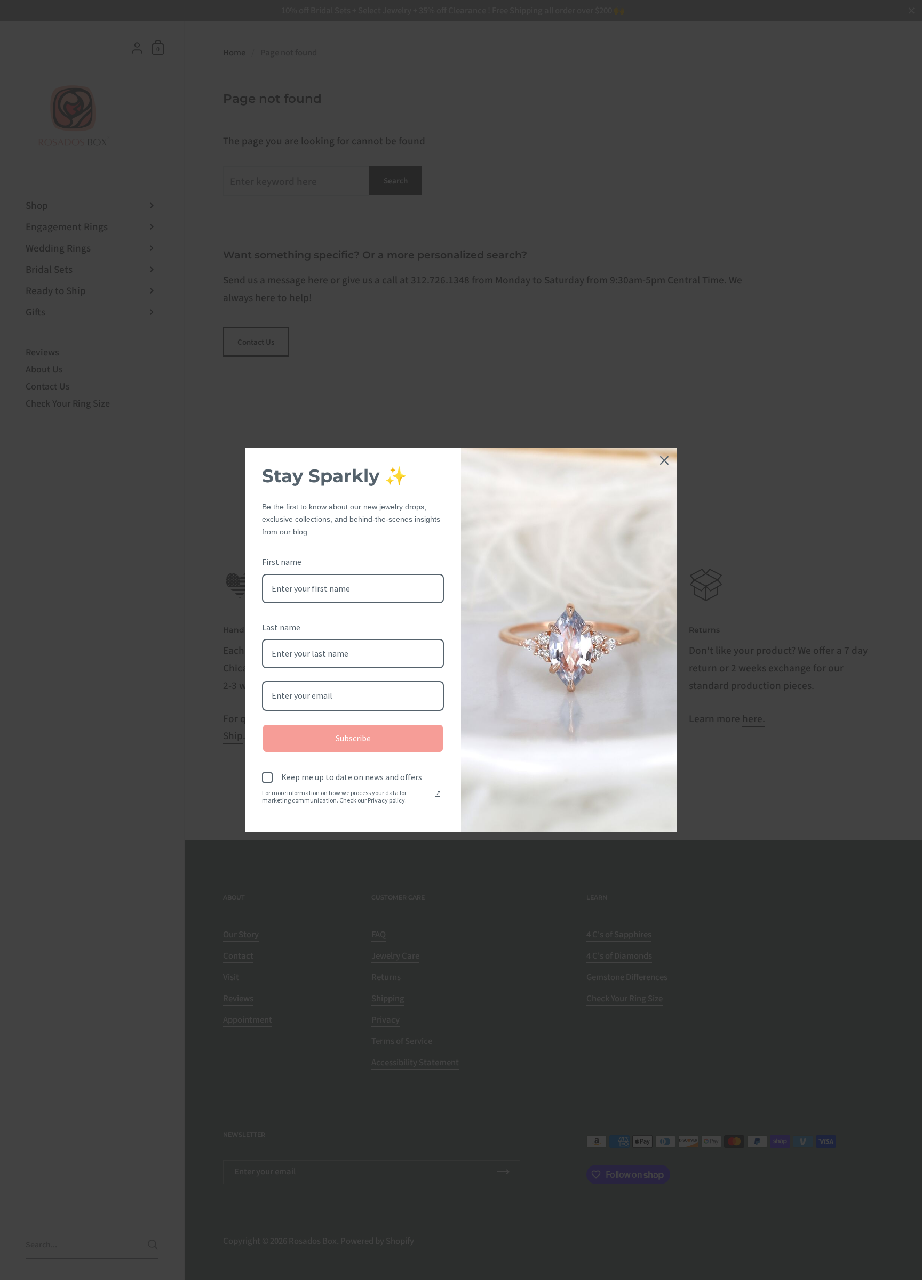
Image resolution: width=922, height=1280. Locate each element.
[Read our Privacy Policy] (437, 794)
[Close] (664, 460)
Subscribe (353, 738)
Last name (281, 627)
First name (281, 561)
